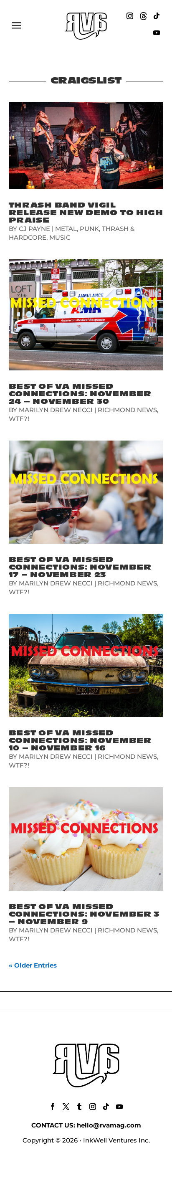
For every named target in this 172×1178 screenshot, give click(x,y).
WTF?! (19, 419)
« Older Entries (33, 965)
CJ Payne (34, 229)
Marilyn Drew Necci (56, 410)
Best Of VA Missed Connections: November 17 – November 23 (80, 567)
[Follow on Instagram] (130, 16)
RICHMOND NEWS (127, 410)
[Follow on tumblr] (79, 1106)
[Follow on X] (66, 1106)
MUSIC (60, 237)
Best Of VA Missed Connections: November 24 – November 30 (80, 394)
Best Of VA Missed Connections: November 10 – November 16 (80, 740)
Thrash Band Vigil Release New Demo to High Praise (86, 213)
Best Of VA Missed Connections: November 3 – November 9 (84, 914)
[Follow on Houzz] (143, 16)
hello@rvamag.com (109, 1125)
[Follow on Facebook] (52, 1106)
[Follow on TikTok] (156, 16)
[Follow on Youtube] (156, 32)
